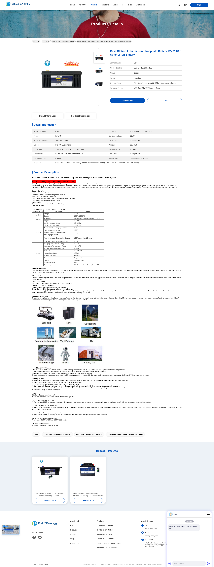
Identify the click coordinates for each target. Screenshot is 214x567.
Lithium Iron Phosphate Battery (63, 41)
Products (46, 41)
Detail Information (47, 116)
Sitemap (46, 564)
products (94, 5)
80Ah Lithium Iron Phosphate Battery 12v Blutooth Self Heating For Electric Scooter (88, 494)
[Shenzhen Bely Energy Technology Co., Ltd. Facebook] (34, 537)
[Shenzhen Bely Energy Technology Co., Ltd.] (18, 5)
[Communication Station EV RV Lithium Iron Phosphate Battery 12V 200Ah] (49, 474)
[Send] (208, 563)
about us (82, 5)
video (115, 5)
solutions (105, 5)
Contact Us (74, 543)
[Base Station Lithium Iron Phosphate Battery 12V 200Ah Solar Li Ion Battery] (61, 76)
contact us (140, 5)
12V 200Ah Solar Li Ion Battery (89, 434)
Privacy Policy (37, 564)
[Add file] (169, 563)
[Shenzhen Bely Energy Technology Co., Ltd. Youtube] (40, 537)
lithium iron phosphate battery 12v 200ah (125, 434)
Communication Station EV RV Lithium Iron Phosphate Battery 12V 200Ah (50, 494)
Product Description (80, 116)
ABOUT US (74, 525)
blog (130, 5)
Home (72, 5)
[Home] (44, 526)
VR (123, 5)
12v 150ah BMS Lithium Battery (57, 434)
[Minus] (208, 514)
